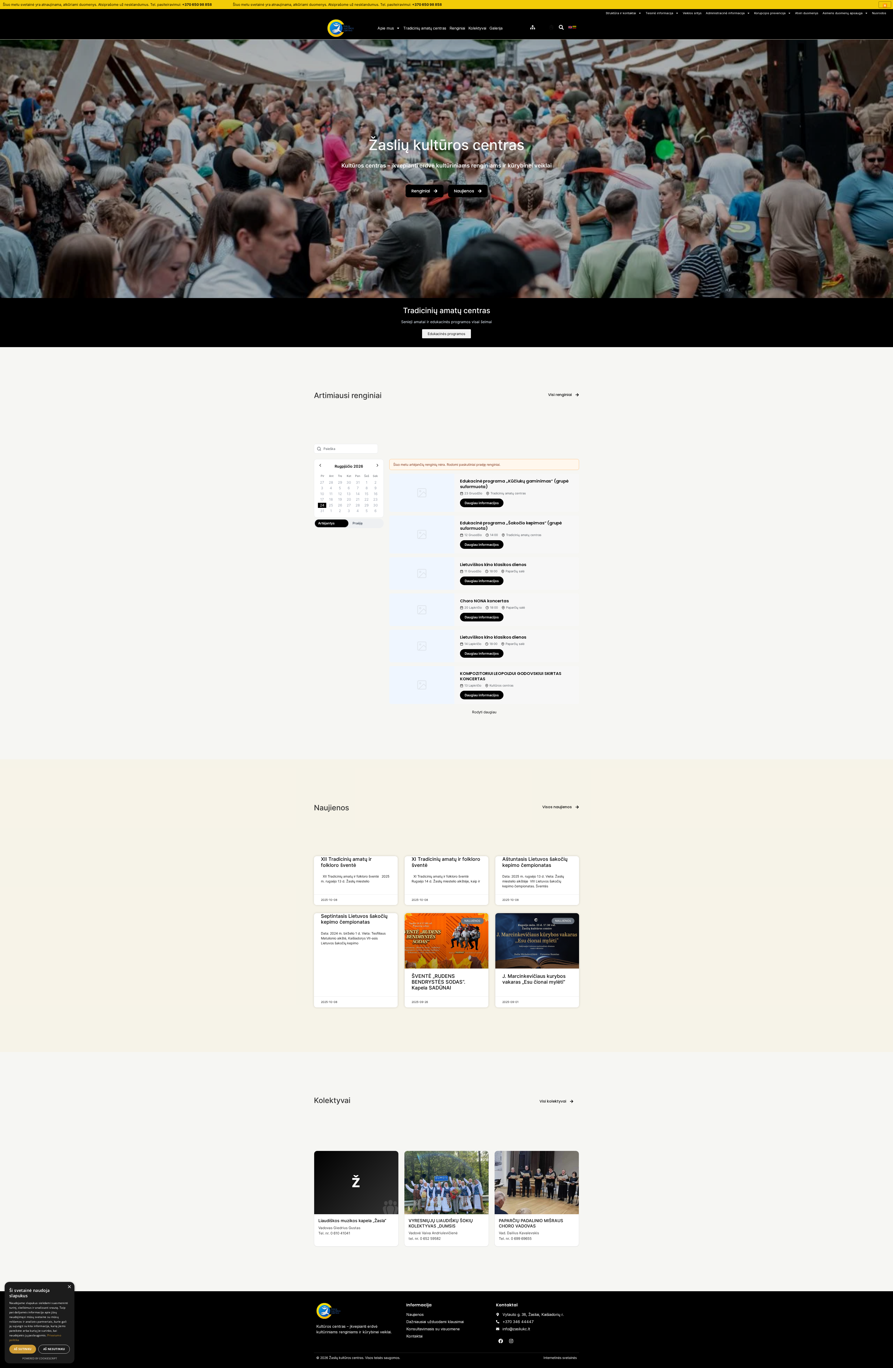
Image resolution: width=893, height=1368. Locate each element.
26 (340, 505)
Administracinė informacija (725, 13)
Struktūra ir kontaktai (621, 13)
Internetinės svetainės (560, 1358)
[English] (570, 27)
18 (331, 499)
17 (322, 499)
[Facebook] (500, 1341)
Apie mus (385, 28)
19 (340, 499)
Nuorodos (879, 13)
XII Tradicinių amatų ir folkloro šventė (346, 862)
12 (340, 494)
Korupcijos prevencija (770, 13)
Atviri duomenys (806, 13)
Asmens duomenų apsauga (843, 13)
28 (331, 482)
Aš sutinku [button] (23, 1349)
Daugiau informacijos (482, 503)
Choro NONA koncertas (484, 601)
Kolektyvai (477, 28)
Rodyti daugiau (484, 712)
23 (375, 499)
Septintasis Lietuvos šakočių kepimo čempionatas (354, 919)
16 (375, 494)
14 (358, 494)
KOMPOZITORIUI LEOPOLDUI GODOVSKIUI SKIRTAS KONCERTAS (510, 676)
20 (349, 499)
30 (349, 482)
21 (358, 499)
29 (340, 482)
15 (366, 494)
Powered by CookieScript (39, 1358)
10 (322, 494)
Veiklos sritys (692, 13)
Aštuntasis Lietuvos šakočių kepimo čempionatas (534, 862)
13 (349, 494)
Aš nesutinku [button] (54, 1349)
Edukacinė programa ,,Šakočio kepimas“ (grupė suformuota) (511, 525)
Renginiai (457, 28)
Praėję (358, 523)
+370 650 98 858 (197, 4)
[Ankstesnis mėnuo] (320, 466)
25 (331, 505)
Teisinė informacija (659, 13)
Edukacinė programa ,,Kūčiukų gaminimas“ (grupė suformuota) (514, 483)
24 (322, 505)
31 (358, 482)
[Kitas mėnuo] (377, 466)
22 (366, 499)
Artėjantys (326, 523)
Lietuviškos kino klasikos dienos (493, 564)
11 (331, 494)
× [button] (69, 1287)
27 (322, 482)
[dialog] (39, 1322)
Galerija (496, 28)
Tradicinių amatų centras (424, 28)
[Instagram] (511, 1341)
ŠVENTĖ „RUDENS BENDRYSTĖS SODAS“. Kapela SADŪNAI (438, 982)
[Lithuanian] (575, 27)
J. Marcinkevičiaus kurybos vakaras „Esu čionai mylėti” (534, 979)
